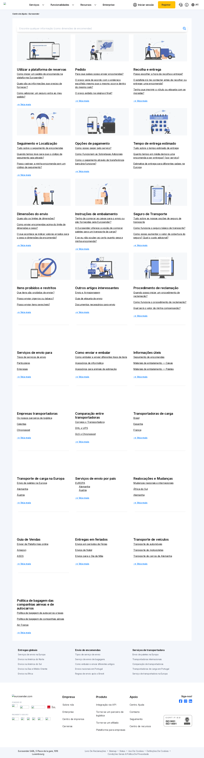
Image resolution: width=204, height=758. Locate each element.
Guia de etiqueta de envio (88, 298)
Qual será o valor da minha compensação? (156, 308)
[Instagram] (184, 701)
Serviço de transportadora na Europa (150, 673)
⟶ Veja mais (24, 104)
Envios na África (25, 673)
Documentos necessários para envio (95, 304)
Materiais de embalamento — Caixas (153, 363)
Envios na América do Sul (30, 664)
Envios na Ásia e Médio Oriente (32, 669)
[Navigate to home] (15, 4)
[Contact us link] (181, 5)
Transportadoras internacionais (147, 659)
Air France (23, 624)
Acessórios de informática (89, 363)
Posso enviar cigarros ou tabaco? (35, 298)
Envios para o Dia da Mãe (89, 556)
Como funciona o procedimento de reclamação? (159, 302)
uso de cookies (136, 751)
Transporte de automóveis (147, 544)
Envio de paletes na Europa (32, 482)
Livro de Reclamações (95, 751)
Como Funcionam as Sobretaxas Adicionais (98, 154)
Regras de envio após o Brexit (89, 673)
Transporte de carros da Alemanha (152, 556)
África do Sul (140, 488)
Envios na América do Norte (31, 659)
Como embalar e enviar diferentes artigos (94, 664)
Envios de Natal (83, 550)
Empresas (22, 369)
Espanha (138, 423)
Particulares (23, 363)
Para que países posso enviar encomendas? (99, 73)
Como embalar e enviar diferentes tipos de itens (101, 357)
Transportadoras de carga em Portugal (150, 669)
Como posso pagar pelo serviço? (93, 148)
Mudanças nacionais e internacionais (153, 482)
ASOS (20, 556)
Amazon (21, 550)
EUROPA (80, 482)
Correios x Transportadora (90, 422)
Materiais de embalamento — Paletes (153, 369)
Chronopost (23, 429)
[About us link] (187, 5)
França (137, 429)
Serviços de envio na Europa (31, 654)
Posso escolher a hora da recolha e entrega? (158, 73)
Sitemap (113, 751)
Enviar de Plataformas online (32, 544)
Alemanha (22, 488)
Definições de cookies (158, 751)
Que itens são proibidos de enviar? (36, 292)
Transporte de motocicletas (148, 550)
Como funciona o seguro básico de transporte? (159, 228)
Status (122, 751)
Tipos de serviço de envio (87, 654)
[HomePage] (37, 696)
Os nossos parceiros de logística (34, 418)
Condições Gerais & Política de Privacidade (128, 754)
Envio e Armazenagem (87, 292)
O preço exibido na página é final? (93, 93)
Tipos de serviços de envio (31, 357)
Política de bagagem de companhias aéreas (40, 618)
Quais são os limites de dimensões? (36, 218)
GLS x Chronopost (85, 434)
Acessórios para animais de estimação (96, 369)
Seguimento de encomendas (148, 357)
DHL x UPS (81, 428)
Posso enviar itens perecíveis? (33, 304)
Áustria (21, 494)
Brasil (136, 418)
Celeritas (21, 423)
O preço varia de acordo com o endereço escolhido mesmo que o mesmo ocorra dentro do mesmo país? (100, 83)
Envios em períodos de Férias (91, 544)
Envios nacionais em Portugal (89, 669)
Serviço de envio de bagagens (90, 659)
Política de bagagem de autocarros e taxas (40, 612)
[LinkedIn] (189, 701)
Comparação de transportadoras (147, 664)
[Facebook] (179, 701)
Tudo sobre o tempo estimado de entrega (156, 148)
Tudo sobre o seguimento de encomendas (40, 148)
